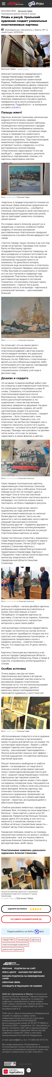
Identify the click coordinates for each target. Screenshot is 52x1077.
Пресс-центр (9, 972)
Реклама (7, 968)
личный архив (12, 340)
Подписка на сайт (25, 968)
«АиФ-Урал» (23, 69)
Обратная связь (11, 982)
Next (46, 871)
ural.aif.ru (16, 107)
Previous (4, 871)
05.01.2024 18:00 (8, 11)
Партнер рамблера (25, 1064)
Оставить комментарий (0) (26, 919)
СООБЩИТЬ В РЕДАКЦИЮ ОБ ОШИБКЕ (22, 986)
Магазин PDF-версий (30, 972)
